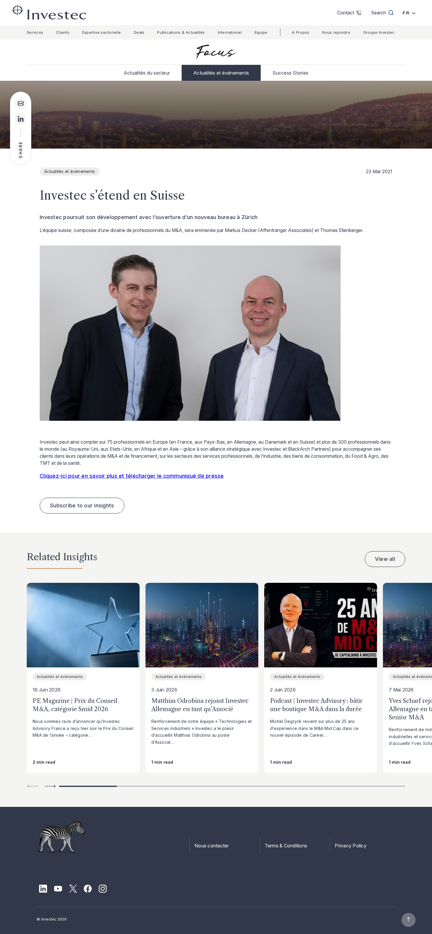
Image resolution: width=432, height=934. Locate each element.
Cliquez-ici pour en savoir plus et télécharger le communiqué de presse (132, 476)
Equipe (260, 32)
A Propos (300, 32)
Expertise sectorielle (101, 32)
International (230, 32)
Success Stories (290, 73)
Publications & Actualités (181, 32)
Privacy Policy (350, 846)
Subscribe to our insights (82, 505)
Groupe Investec (379, 32)
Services (35, 32)
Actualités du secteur (147, 73)
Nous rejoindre (336, 32)
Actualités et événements (221, 73)
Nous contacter (212, 846)
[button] (50, 786)
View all (385, 559)
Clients (62, 32)
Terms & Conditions (286, 846)
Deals (139, 32)
